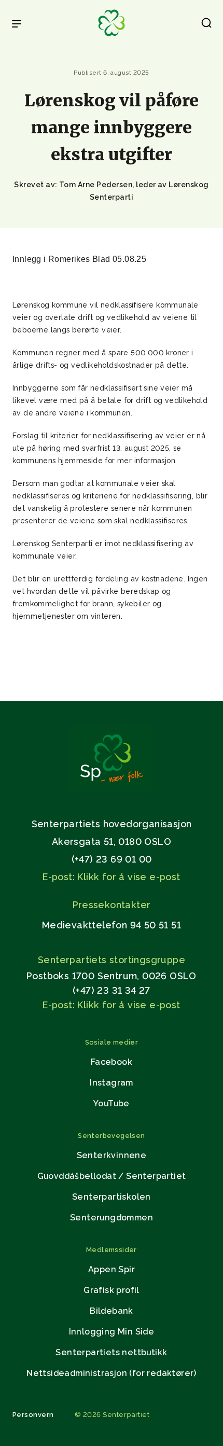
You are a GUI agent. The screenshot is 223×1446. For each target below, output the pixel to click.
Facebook (111, 1062)
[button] (206, 25)
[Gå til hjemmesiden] (111, 787)
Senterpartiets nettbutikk (111, 1352)
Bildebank (111, 1311)
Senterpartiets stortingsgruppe (111, 959)
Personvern (33, 1415)
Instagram (111, 1083)
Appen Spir (111, 1269)
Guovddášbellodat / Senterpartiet (111, 1176)
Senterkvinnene (112, 1155)
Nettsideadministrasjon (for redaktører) (111, 1373)
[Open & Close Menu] (16, 25)
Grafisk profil (111, 1290)
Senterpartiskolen (111, 1197)
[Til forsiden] (111, 36)
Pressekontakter (112, 904)
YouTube (111, 1103)
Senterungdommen (111, 1217)
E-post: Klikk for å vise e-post (111, 876)
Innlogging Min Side (112, 1332)
